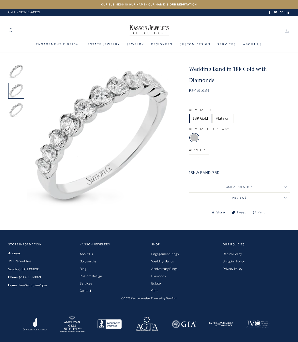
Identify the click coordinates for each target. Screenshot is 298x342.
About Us (252, 44)
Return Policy (232, 254)
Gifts (154, 291)
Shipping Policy (234, 261)
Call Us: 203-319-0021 (24, 12)
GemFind (171, 298)
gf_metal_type (202, 110)
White (194, 137)
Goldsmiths (88, 261)
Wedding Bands (162, 261)
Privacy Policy (232, 269)
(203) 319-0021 (30, 277)
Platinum (223, 118)
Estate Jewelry (104, 44)
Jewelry (135, 44)
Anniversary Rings (164, 269)
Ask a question (239, 187)
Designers (162, 44)
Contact (85, 291)
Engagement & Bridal (58, 44)
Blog (83, 269)
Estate (156, 283)
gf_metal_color (209, 129)
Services (226, 44)
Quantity (197, 149)
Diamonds (158, 276)
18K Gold (200, 118)
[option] (149, 4)
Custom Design (194, 44)
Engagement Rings (165, 254)
